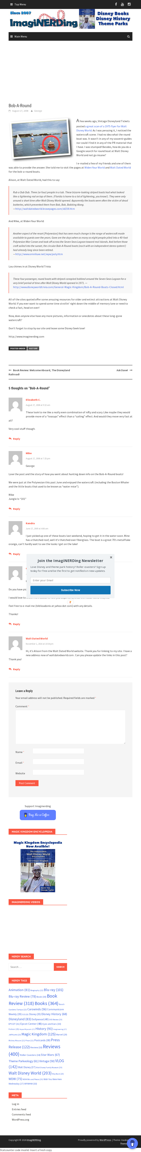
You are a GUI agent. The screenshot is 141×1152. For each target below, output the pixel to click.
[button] (70, 560)
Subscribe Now (70, 590)
